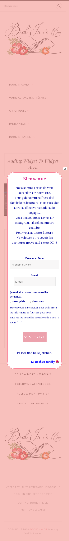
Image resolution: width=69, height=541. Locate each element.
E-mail (35, 275)
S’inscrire (34, 337)
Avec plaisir (19, 301)
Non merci (39, 301)
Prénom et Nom (34, 258)
